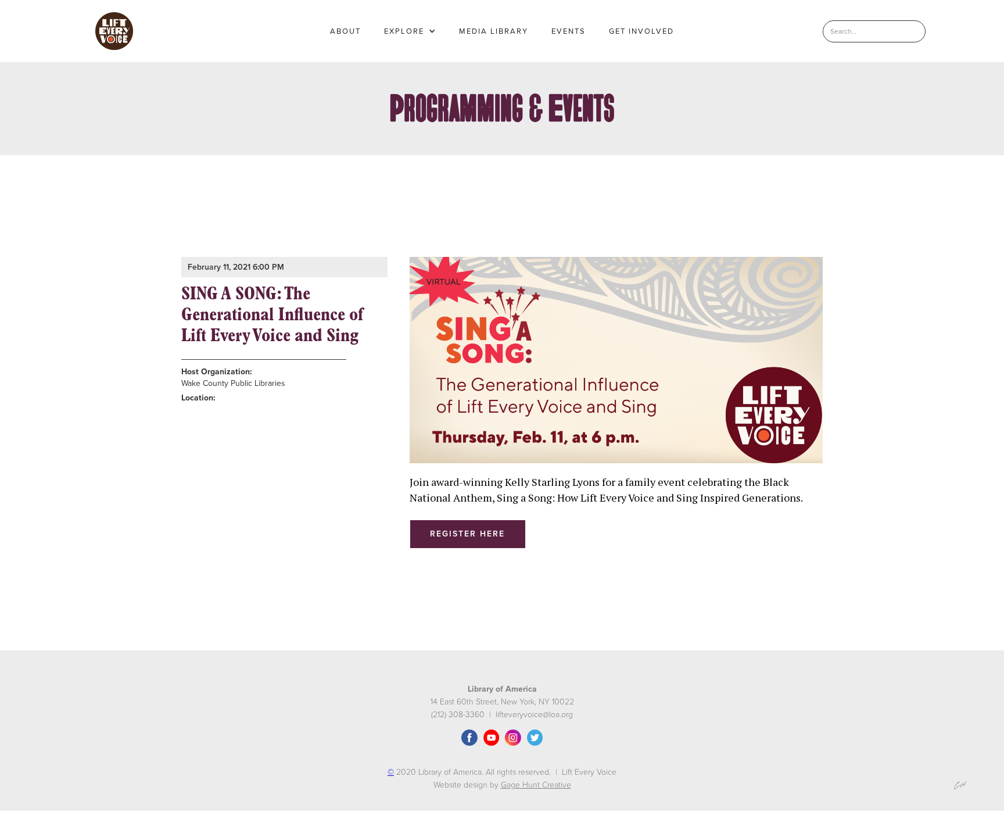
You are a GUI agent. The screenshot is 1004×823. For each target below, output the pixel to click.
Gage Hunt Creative (536, 785)
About (345, 31)
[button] (409, 31)
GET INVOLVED (641, 31)
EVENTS (568, 31)
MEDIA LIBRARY (493, 31)
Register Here (467, 534)
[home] (114, 31)
